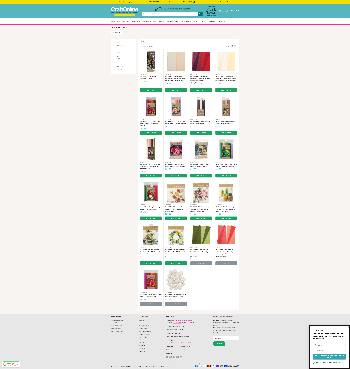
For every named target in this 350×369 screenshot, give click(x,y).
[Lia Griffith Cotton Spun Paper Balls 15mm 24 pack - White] (176, 279)
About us (141, 320)
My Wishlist (142, 345)
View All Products (116, 326)
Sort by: (147, 46)
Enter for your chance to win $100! (329, 356)
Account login (143, 328)
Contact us (142, 351)
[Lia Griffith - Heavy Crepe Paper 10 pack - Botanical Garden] (226, 149)
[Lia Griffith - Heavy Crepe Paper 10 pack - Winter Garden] (151, 192)
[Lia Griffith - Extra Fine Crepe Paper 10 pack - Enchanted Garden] (151, 106)
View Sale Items (116, 328)
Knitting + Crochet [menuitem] (158, 21)
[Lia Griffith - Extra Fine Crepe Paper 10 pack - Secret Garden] (176, 106)
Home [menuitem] (113, 21)
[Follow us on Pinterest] (177, 357)
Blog (140, 323)
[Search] (200, 14)
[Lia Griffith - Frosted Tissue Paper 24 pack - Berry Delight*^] (176, 149)
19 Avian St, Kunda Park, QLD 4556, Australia (179, 343)
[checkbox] (123, 45)
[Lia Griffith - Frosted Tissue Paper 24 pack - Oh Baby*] (201, 149)
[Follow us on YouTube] (181, 357)
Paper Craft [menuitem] (125, 21)
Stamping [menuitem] (135, 21)
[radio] (232, 46)
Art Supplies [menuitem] (145, 21)
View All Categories (117, 320)
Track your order (144, 326)
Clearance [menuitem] (212, 21)
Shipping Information (145, 331)
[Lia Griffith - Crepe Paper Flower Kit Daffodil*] (151, 61)
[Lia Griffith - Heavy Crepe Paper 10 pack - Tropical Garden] (151, 279)
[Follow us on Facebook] (167, 357)
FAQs (140, 340)
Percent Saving (120, 66)
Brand (117, 42)
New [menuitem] (118, 21)
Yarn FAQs (142, 342)
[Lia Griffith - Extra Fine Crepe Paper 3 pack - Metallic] (226, 106)
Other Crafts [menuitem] (185, 21)
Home (143, 41)
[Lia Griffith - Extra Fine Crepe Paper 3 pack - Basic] (201, 106)
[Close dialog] (348, 327)
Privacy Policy (143, 337)
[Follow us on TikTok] (174, 357)
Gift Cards (142, 348)
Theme (117, 53)
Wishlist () (222, 21)
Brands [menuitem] (195, 21)
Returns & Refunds (144, 334)
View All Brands (116, 323)
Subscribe (219, 343)
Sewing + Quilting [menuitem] (172, 21)
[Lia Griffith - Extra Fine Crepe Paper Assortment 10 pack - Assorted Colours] (151, 149)
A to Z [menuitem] (203, 21)
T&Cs (334, 362)
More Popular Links (117, 331)
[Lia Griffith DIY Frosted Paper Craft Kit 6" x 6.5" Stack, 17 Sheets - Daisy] (176, 192)
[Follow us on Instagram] (170, 357)
